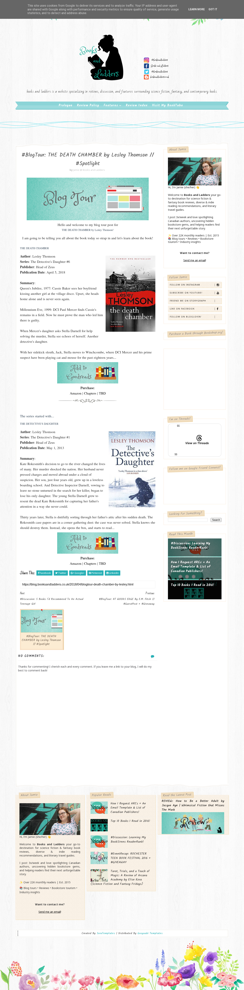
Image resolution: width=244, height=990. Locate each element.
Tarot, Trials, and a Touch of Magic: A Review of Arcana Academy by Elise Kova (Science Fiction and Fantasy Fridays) (120, 877)
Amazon (75, 393)
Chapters (90, 393)
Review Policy (88, 105)
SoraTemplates (106, 933)
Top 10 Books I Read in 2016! (192, 585)
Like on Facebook (182, 308)
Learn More (196, 9)
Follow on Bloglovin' (186, 316)
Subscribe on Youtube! (186, 292)
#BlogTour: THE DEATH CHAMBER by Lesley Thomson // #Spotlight (41, 640)
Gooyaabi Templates (150, 933)
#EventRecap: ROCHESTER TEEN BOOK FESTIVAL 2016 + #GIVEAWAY (131, 858)
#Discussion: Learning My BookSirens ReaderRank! (190, 546)
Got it (213, 9)
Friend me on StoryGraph (188, 300)
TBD (102, 393)
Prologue (65, 105)
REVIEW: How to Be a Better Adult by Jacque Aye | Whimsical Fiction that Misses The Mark (193, 805)
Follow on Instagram (185, 284)
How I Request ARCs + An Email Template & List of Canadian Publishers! (190, 567)
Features (111, 105)
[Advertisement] (87, 753)
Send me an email (194, 260)
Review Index (137, 105)
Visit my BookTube (167, 105)
